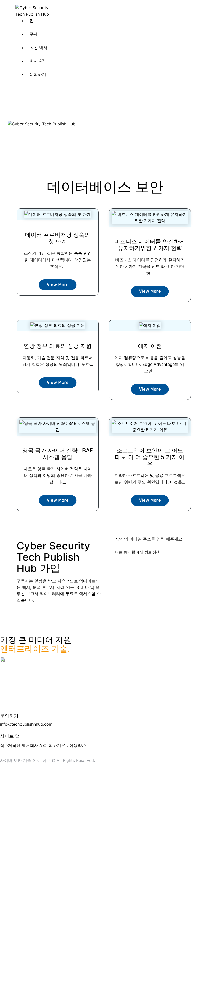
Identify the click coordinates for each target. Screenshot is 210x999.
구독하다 (189, 539)
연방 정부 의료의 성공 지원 (58, 346)
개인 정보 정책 (148, 552)
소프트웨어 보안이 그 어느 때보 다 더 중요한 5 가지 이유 (149, 457)
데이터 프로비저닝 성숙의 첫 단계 (57, 238)
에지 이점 (150, 346)
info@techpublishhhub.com (26, 724)
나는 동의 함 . (138, 552)
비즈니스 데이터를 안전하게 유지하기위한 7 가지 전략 (149, 244)
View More (58, 284)
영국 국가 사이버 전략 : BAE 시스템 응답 (57, 453)
